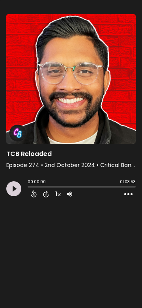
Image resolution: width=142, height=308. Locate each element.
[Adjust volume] (69, 194)
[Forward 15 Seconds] (46, 194)
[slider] (29, 188)
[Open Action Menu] (128, 194)
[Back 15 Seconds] (34, 194)
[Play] (13, 188)
